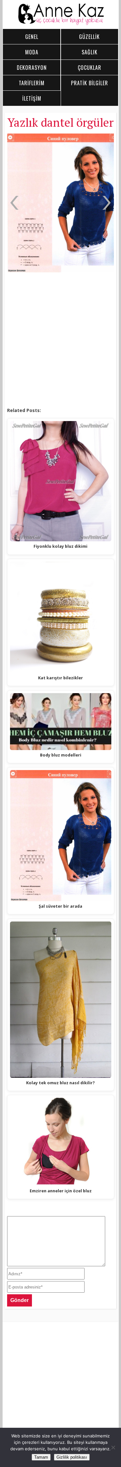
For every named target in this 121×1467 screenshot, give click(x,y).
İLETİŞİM (31, 98)
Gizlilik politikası (71, 1457)
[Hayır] (113, 1447)
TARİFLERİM (32, 83)
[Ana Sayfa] (60, 23)
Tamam (41, 1457)
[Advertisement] (60, 340)
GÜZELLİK (89, 37)
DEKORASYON (32, 67)
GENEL (31, 37)
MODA (31, 52)
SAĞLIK (89, 52)
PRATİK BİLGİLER (89, 83)
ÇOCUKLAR (89, 67)
